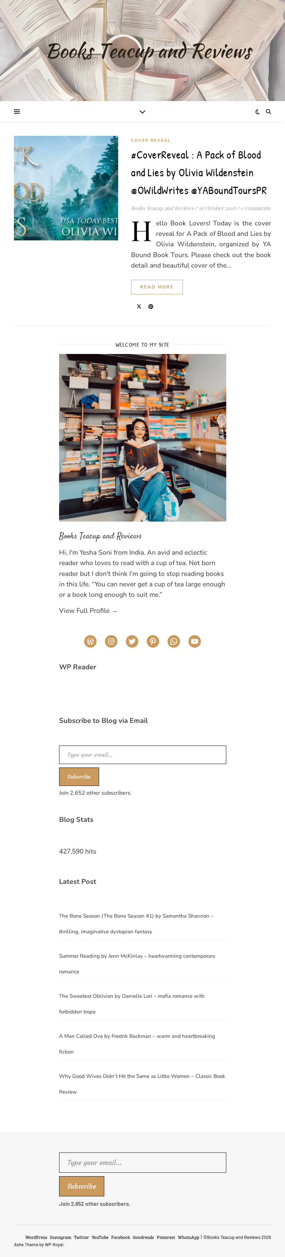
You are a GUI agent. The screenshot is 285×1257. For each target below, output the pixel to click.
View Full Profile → (88, 610)
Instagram (60, 1237)
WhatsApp (188, 1237)
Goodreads (143, 1237)
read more (157, 287)
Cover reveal (151, 140)
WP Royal (54, 1244)
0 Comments (255, 208)
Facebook (120, 1237)
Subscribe (79, 776)
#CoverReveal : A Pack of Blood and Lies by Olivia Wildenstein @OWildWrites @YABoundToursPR (199, 172)
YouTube (100, 1237)
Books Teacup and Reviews (162, 208)
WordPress (36, 1237)
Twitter (81, 1237)
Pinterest (166, 1237)
